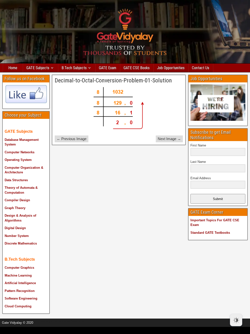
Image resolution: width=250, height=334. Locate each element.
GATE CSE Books (137, 68)
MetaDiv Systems (71, 321)
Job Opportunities (171, 68)
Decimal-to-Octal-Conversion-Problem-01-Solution (113, 80)
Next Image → (169, 139)
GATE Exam (107, 68)
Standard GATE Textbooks (210, 232)
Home (12, 68)
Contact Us (200, 68)
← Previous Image (71, 139)
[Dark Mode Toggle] (236, 320)
